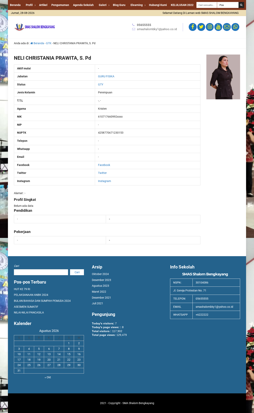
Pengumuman (60, 5)
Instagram (104, 181)
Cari (16, 265)
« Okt (48, 377)
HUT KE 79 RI (22, 289)
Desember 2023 (101, 280)
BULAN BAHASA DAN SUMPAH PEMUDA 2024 (42, 300)
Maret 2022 (99, 291)
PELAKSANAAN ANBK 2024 (31, 294)
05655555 (144, 25)
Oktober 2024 (100, 274)
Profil (29, 5)
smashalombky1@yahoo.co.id (157, 29)
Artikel (43, 5)
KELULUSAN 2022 (182, 5)
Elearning (137, 5)
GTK (48, 43)
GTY (100, 84)
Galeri (103, 5)
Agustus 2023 (100, 285)
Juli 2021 (97, 303)
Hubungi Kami (158, 5)
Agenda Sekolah (83, 5)
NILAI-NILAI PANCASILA (29, 312)
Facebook (104, 165)
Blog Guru (119, 5)
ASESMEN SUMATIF (26, 306)
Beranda (15, 5)
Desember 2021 (101, 297)
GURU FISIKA (106, 76)
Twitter (102, 172)
